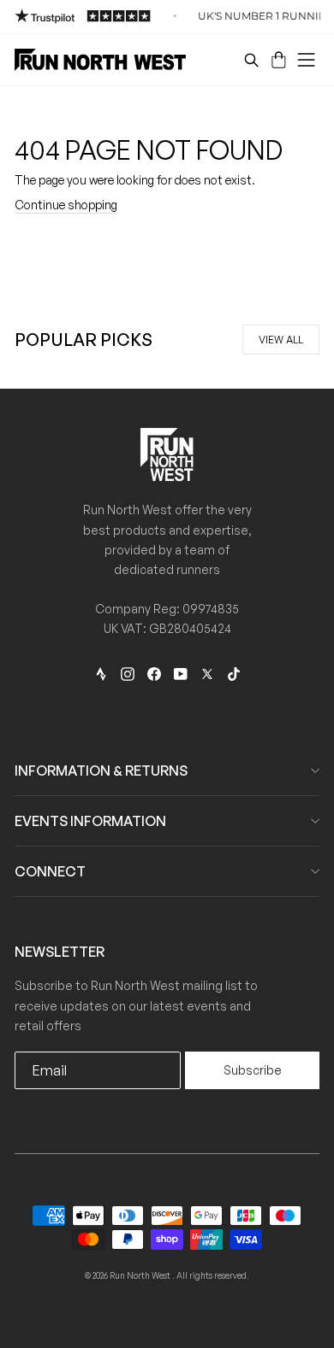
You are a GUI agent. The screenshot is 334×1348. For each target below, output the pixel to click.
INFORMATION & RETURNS (101, 770)
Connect (50, 871)
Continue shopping (66, 204)
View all (281, 339)
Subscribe (253, 1070)
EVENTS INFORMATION (90, 820)
